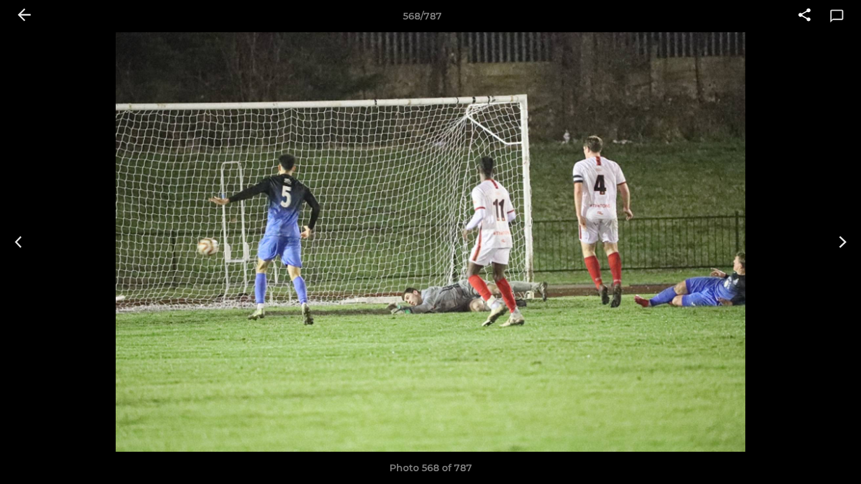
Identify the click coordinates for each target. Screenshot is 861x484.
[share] (804, 16)
